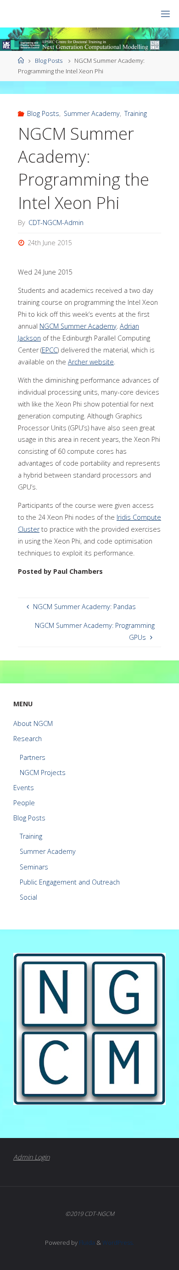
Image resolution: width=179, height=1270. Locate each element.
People (24, 802)
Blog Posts (48, 60)
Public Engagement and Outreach (70, 882)
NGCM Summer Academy (78, 326)
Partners (32, 757)
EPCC (49, 350)
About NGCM (33, 723)
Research (27, 738)
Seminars (34, 867)
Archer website (91, 361)
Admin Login (31, 1157)
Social (28, 897)
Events (23, 787)
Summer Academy (92, 113)
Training (135, 113)
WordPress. (118, 1242)
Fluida (86, 1242)
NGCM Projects (43, 772)
